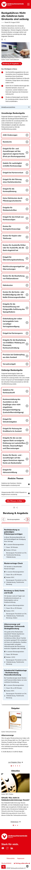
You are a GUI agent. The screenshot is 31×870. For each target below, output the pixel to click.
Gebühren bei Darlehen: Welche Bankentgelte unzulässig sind (11, 484)
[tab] (13, 825)
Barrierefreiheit (6, 863)
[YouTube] (3, 848)
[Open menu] (3, 867)
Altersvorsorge (7, 735)
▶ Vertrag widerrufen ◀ (22, 863)
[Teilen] (5, 39)
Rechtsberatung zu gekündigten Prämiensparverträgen (13, 532)
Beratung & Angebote (11, 64)
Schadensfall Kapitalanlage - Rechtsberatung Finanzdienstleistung (15, 672)
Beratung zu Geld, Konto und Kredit (14, 591)
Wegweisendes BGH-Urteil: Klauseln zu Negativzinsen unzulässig (14, 493)
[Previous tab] (3, 519)
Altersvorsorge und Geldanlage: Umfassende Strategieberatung (14, 626)
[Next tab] (28, 519)
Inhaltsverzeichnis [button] (8, 107)
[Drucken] (2, 39)
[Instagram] (7, 848)
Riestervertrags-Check (13, 563)
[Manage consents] (27, 866)
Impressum (20, 858)
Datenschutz (11, 858)
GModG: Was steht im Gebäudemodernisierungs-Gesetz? (15, 799)
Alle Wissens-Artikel (14, 501)
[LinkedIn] (11, 848)
